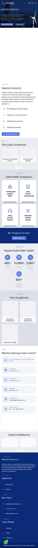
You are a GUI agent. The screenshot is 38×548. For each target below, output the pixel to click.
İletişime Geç (19, 24)
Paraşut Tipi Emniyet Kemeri (10, 160)
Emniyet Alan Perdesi (28, 160)
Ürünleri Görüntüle (7, 24)
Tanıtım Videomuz (12, 134)
